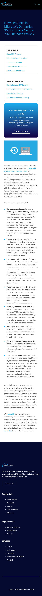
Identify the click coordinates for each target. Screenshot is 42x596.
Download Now (21, 131)
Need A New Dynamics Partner (15, 557)
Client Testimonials (12, 510)
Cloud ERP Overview (14, 54)
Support (9, 547)
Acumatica (10, 534)
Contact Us (9, 483)
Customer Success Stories (16, 66)
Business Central (12, 531)
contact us (8, 431)
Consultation (10, 553)
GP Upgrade (10, 513)
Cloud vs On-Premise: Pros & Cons (19, 89)
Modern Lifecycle (12, 500)
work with (10, 414)
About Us (9, 506)
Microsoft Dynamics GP (14, 527)
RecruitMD (10, 560)
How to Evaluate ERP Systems (17, 85)
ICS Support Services (14, 62)
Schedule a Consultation (16, 71)
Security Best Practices (15, 93)
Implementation (11, 550)
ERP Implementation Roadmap (18, 98)
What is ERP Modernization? (17, 58)
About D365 (10, 503)
